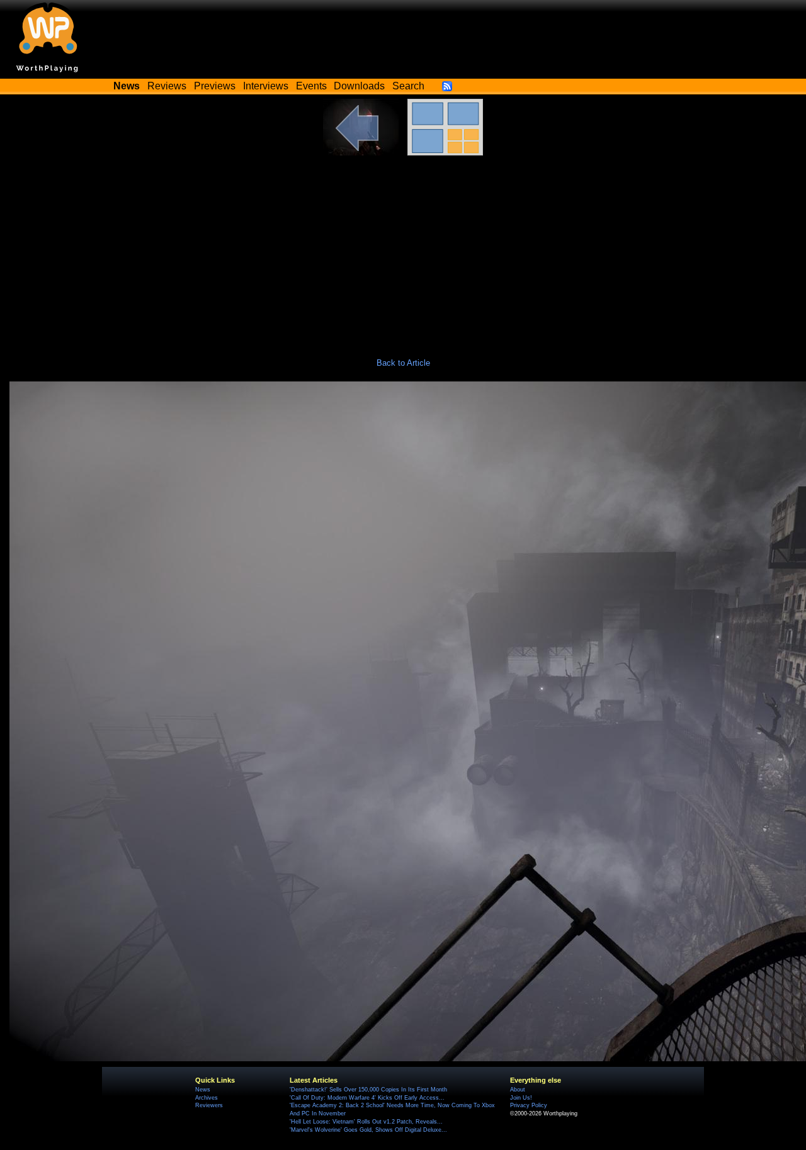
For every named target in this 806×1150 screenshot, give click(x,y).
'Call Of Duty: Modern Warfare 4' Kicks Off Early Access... (367, 1098)
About (517, 1089)
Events (311, 86)
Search (408, 86)
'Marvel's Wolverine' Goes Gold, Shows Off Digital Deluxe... (368, 1130)
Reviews (166, 86)
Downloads (359, 86)
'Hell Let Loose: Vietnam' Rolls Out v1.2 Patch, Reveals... (366, 1122)
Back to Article (403, 363)
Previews (215, 86)
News (202, 1089)
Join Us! (521, 1098)
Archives (206, 1098)
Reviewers (209, 1105)
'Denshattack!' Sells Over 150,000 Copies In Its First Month (368, 1089)
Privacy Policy (528, 1105)
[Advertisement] (403, 250)
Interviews (265, 86)
